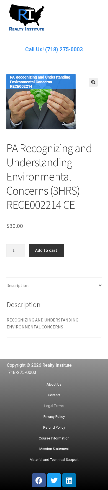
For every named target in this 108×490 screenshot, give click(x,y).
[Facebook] (39, 480)
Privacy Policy (54, 416)
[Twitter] (54, 480)
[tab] (54, 286)
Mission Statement (54, 449)
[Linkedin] (69, 480)
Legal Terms (54, 406)
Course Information (54, 438)
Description (17, 285)
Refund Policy (54, 427)
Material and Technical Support (54, 460)
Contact (54, 395)
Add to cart (46, 250)
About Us (54, 384)
